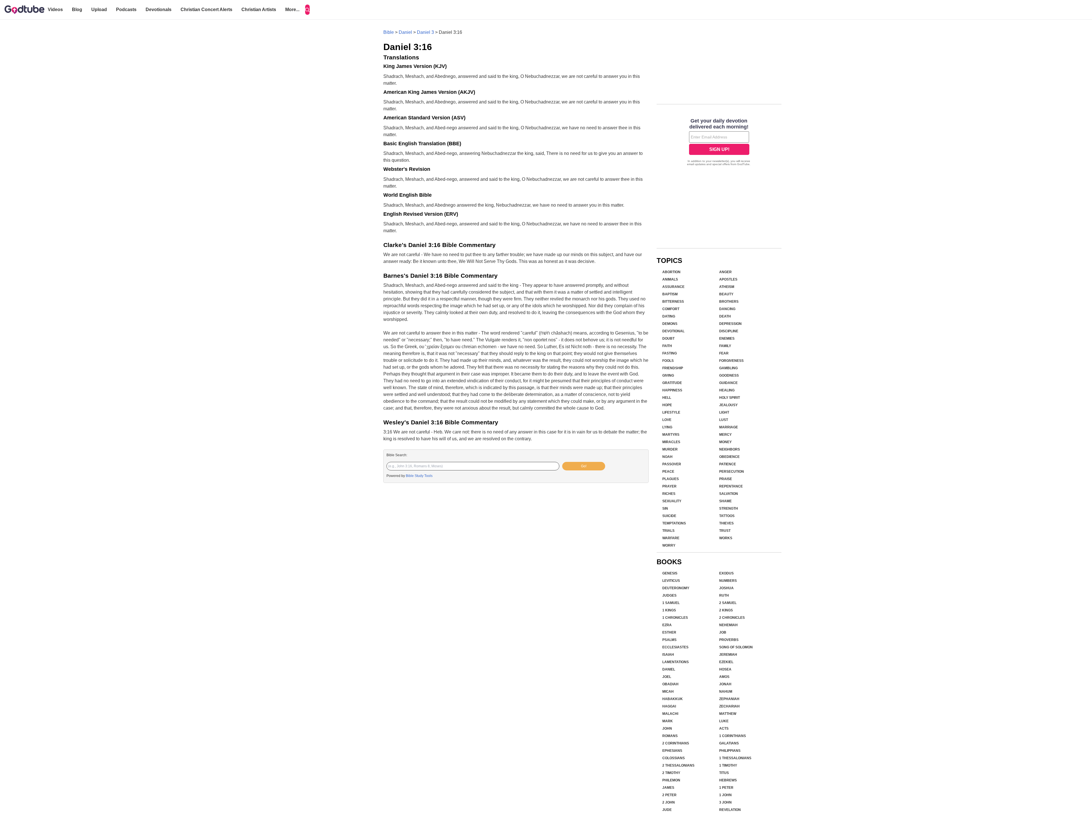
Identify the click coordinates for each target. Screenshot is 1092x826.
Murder (670, 449)
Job (722, 632)
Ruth (724, 595)
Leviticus (671, 581)
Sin (665, 508)
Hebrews (728, 780)
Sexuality (671, 501)
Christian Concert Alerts (206, 9)
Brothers (729, 302)
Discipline (728, 331)
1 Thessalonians (735, 758)
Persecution (731, 472)
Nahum (725, 692)
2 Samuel (728, 603)
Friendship (672, 368)
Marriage (728, 427)
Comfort (670, 309)
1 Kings (669, 610)
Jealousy (728, 405)
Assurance (673, 287)
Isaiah (668, 655)
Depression (730, 324)
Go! (583, 466)
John (667, 728)
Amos (724, 677)
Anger (725, 272)
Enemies (727, 339)
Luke (724, 721)
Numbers (728, 581)
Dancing (727, 309)
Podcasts (126, 9)
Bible (388, 32)
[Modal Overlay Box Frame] (719, 142)
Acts (724, 728)
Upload (99, 9)
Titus (724, 773)
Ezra (667, 625)
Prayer (669, 486)
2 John (668, 802)
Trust (725, 531)
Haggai (669, 706)
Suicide (669, 516)
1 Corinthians (732, 736)
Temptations (674, 523)
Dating (668, 316)
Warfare (670, 538)
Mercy (725, 435)
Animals (670, 279)
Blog (77, 9)
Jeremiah (728, 655)
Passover (671, 464)
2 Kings (726, 610)
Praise (725, 479)
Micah (668, 692)
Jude (667, 810)
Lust (723, 420)
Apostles (728, 279)
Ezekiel (726, 662)
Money (725, 442)
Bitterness (673, 302)
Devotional (673, 331)
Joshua (726, 588)
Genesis (669, 573)
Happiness (672, 390)
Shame (725, 501)
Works (725, 538)
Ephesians (672, 751)
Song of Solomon (736, 647)
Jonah (725, 684)
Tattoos (727, 516)
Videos (55, 9)
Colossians (673, 758)
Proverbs (729, 640)
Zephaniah (729, 699)
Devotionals (158, 9)
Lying (667, 427)
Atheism (726, 287)
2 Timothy (671, 773)
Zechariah (729, 706)
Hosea (725, 669)
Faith (667, 346)
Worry (668, 545)
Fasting (669, 353)
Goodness (729, 375)
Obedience (729, 457)
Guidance (728, 383)
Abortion (671, 272)
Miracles (671, 442)
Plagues (670, 479)
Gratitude (672, 383)
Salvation (728, 494)
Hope (667, 405)
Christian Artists (258, 9)
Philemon (671, 780)
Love (666, 420)
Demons (669, 324)
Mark (667, 721)
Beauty (726, 294)
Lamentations (675, 662)
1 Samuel (671, 603)
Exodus (726, 573)
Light (724, 412)
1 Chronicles (675, 618)
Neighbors (729, 449)
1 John (725, 795)
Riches (668, 494)
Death (725, 316)
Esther (669, 632)
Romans (670, 736)
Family (725, 346)
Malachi (670, 714)
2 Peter (669, 795)
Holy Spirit (729, 398)
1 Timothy (728, 765)
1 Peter (726, 788)
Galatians (729, 743)
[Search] (307, 10)
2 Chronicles (732, 618)
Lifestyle (671, 412)
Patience (727, 464)
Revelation (730, 810)
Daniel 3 (425, 32)
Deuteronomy (675, 588)
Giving (668, 375)
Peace (668, 472)
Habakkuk (672, 699)
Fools (668, 361)
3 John (725, 802)
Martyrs (670, 435)
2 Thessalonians (678, 765)
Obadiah (670, 684)
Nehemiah (728, 625)
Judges (669, 595)
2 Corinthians (675, 743)
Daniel (405, 32)
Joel (666, 677)
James (668, 788)
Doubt (668, 339)
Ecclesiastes (675, 647)
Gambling (728, 368)
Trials (668, 531)
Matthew (727, 714)
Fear (724, 353)
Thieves (726, 523)
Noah (667, 457)
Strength (728, 508)
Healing (727, 390)
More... (292, 9)
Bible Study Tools (419, 476)
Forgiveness (731, 361)
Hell (666, 398)
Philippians (730, 751)
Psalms (669, 640)
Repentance (731, 486)
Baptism (670, 294)
